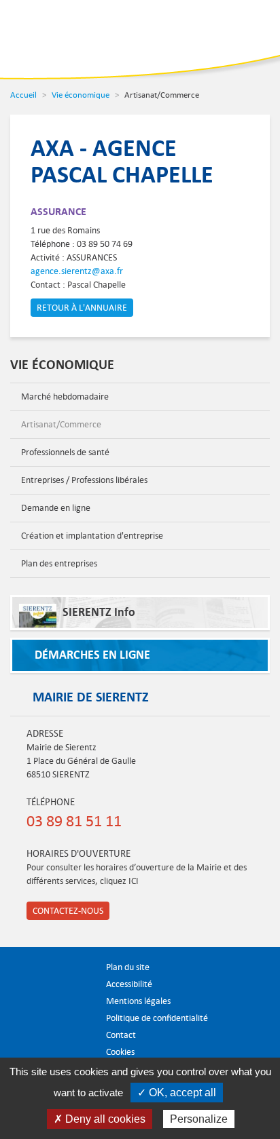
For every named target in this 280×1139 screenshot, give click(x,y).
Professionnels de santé (64, 452)
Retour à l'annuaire (82, 307)
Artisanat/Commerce (60, 424)
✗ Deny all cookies (99, 1119)
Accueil (23, 94)
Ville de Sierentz (53, 38)
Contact (121, 1035)
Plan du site (128, 967)
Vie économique (80, 94)
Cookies (120, 1052)
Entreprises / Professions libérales (83, 480)
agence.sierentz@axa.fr (77, 271)
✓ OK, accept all (176, 1092)
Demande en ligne (54, 508)
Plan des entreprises (58, 563)
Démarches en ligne (92, 655)
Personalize (199, 1119)
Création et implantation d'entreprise (91, 535)
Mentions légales (138, 1001)
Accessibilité (129, 984)
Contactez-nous (68, 910)
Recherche (208, 30)
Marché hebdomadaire (64, 396)
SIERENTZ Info (99, 612)
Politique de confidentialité (157, 1018)
